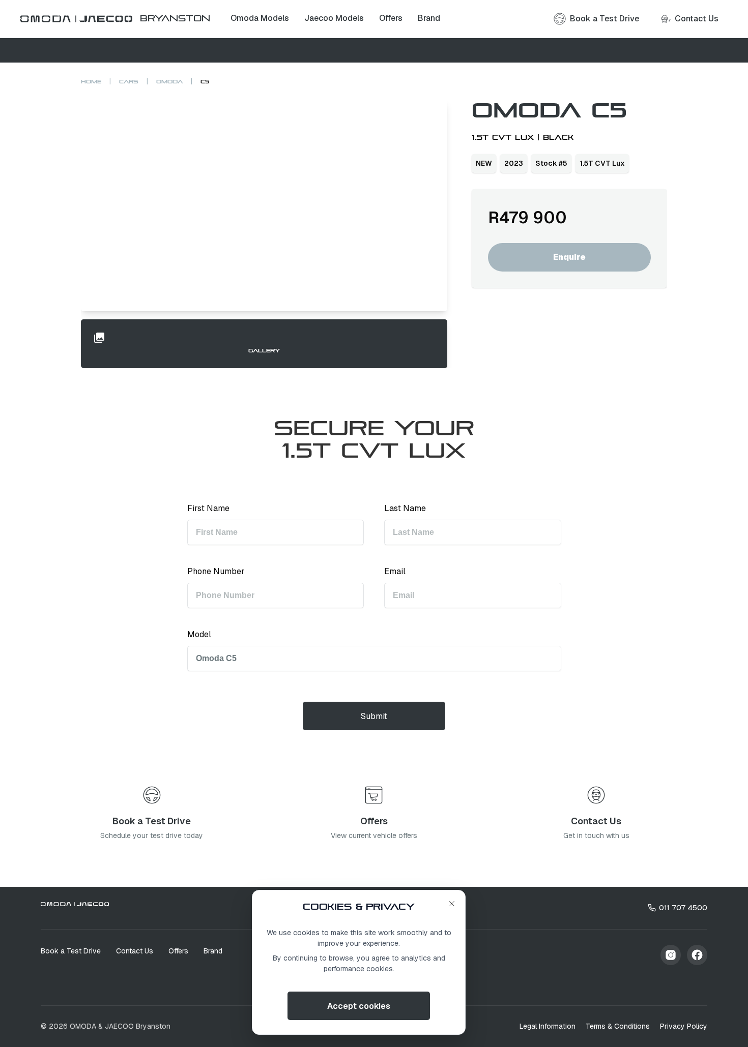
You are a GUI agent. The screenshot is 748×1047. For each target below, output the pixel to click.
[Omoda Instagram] (670, 955)
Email (395, 571)
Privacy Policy (683, 1026)
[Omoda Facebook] (697, 955)
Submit (374, 716)
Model (199, 634)
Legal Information (548, 1026)
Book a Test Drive (71, 950)
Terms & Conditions (618, 1026)
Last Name (405, 508)
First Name (208, 508)
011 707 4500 (683, 907)
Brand (213, 950)
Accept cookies (358, 1006)
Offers (178, 950)
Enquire (569, 257)
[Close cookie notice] (452, 903)
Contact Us (134, 950)
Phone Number (216, 571)
